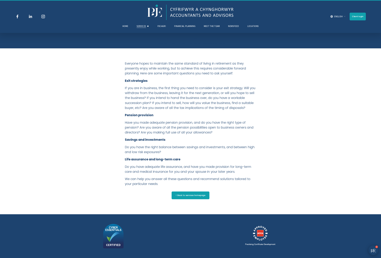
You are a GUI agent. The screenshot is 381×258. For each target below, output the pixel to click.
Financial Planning (184, 26)
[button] (373, 250)
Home (125, 26)
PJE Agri (161, 26)
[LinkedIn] (30, 16)
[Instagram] (43, 16)
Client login (357, 16)
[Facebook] (17, 16)
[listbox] (338, 16)
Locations (253, 26)
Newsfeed (233, 26)
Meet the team (212, 26)
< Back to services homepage (190, 195)
